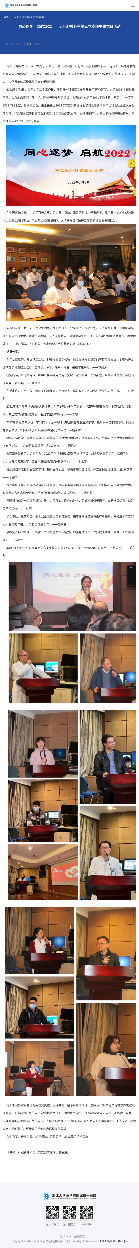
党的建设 (27, 16)
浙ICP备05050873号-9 (114, 1241)
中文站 (15, 16)
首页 (6, 16)
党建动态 (40, 16)
